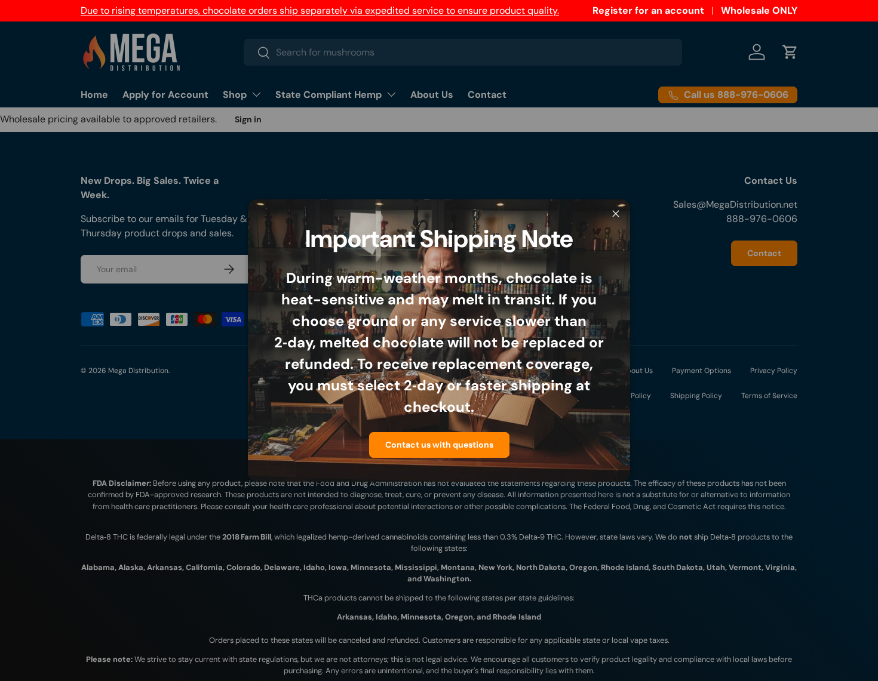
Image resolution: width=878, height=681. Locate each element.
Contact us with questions (439, 444)
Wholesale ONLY (759, 10)
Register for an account (648, 10)
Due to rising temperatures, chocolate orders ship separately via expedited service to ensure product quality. (320, 10)
